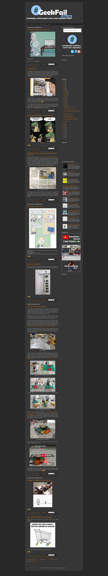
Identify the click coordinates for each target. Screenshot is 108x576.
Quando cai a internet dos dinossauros (39, 480)
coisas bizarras (38, 301)
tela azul (35, 260)
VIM (34, 112)
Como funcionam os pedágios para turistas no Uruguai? (74, 164)
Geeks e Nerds (43, 24)
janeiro (65, 121)
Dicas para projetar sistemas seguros (74, 224)
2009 (64, 137)
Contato (49, 24)
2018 (64, 124)
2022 (64, 86)
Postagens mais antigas (54, 559)
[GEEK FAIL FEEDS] (79, 52)
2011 (64, 134)
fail (43, 301)
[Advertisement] (71, 69)
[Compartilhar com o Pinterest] (53, 64)
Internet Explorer (46, 556)
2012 (64, 133)
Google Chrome (39, 556)
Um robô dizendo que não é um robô (38, 29)
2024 (64, 83)
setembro (65, 95)
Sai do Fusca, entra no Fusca (73, 197)
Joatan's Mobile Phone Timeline (73, 203)
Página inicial (43, 559)
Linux (33, 112)
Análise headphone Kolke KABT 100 (74, 191)
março (65, 104)
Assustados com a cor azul (35, 206)
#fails (34, 301)
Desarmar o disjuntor (33, 264)
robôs (37, 65)
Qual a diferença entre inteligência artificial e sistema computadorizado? (74, 211)
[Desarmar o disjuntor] (42, 294)
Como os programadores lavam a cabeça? (40, 115)
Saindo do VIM (31, 69)
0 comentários (44, 64)
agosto (65, 96)
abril (65, 102)
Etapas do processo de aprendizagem (72, 172)
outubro (65, 93)
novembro (65, 92)
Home (27, 24)
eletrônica (33, 201)
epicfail (42, 301)
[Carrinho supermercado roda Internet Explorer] (42, 547)
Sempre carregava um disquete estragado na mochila (73, 217)
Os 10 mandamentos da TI (72, 178)
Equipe (36, 24)
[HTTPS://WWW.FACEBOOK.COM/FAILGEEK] (75, 52)
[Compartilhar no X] (51, 64)
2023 (64, 85)
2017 (64, 126)
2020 (64, 89)
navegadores (52, 556)
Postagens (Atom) (33, 561)
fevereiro (65, 105)
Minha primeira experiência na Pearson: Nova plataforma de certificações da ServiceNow (70, 186)
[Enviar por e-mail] (49, 64)
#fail (32, 301)
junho (65, 99)
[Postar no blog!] (50, 64)
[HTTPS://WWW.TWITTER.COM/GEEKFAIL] (72, 52)
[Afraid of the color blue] (42, 248)
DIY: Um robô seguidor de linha (36, 306)
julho (65, 98)
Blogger (65, 567)
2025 (64, 82)
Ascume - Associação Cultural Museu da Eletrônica (48, 157)
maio (65, 101)
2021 (64, 88)
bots (32, 65)
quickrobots (32, 61)
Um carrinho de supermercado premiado (39, 517)
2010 (64, 136)
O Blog (32, 24)
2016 (64, 127)
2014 (64, 130)
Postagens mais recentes (31, 559)
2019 (64, 123)
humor (35, 65)
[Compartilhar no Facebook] (52, 64)
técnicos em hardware (41, 201)
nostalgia (36, 201)
